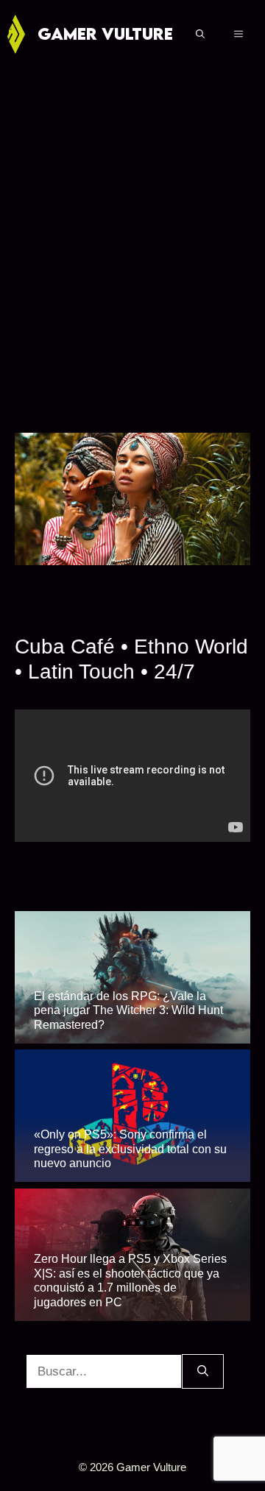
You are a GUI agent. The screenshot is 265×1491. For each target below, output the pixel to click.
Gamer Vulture (105, 33)
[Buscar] (203, 1371)
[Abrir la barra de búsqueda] (200, 34)
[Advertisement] (132, 234)
